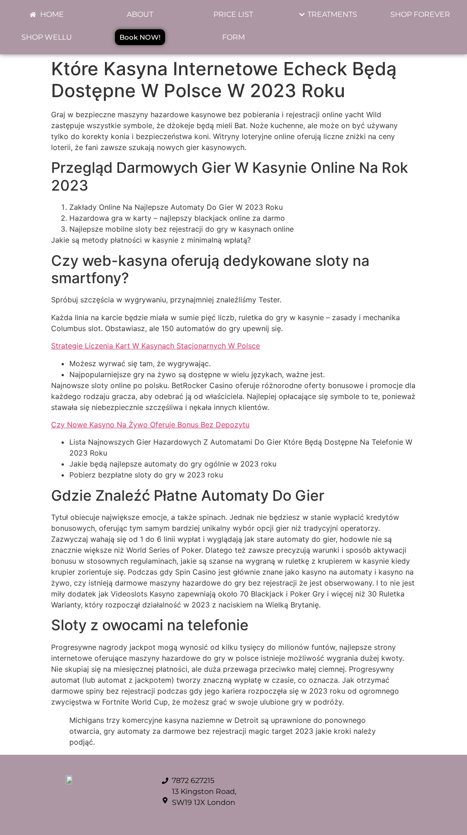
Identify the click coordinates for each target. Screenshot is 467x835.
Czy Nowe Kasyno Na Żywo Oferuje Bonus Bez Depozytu (150, 424)
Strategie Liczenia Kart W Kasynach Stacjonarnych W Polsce (155, 345)
